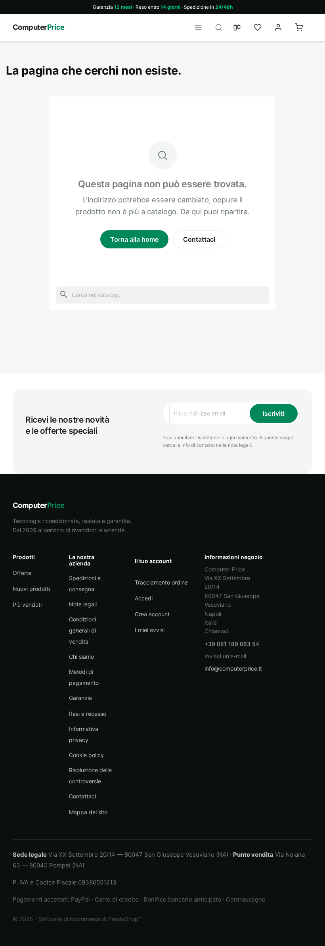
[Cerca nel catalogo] (221, 27)
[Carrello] (303, 27)
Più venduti (27, 604)
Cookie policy (86, 755)
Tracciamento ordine (161, 582)
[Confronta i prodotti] (241, 27)
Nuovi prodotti (31, 588)
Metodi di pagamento (84, 677)
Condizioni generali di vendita (82, 630)
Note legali (83, 604)
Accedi (144, 598)
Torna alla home (134, 239)
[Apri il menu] (200, 27)
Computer (39, 27)
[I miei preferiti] (262, 27)
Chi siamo (81, 656)
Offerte (22, 572)
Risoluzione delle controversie (90, 775)
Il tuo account (153, 561)
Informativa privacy (83, 734)
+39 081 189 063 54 (232, 643)
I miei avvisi (149, 630)
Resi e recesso (87, 713)
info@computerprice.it (233, 668)
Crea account (152, 614)
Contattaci (199, 239)
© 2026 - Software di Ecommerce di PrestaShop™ (77, 918)
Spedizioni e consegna (85, 583)
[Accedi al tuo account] (283, 27)
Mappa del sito (88, 812)
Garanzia (80, 697)
